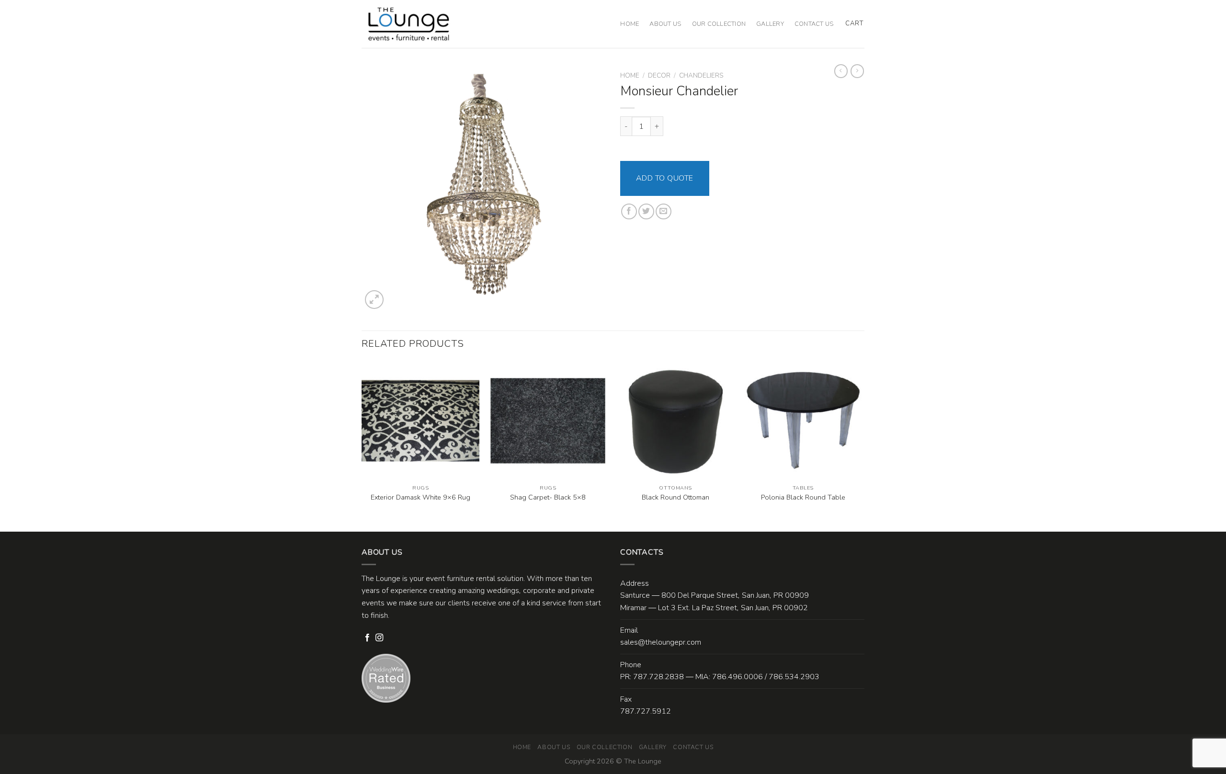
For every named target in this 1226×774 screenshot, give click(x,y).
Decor (659, 75)
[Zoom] (374, 299)
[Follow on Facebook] (367, 638)
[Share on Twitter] (646, 211)
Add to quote (664, 178)
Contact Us (814, 24)
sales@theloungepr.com (660, 642)
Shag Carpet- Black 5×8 (548, 497)
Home (629, 24)
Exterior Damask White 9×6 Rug (420, 497)
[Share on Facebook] (629, 211)
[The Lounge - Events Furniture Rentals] (409, 23)
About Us (665, 24)
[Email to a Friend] (663, 211)
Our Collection (719, 24)
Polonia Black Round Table (803, 497)
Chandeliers (701, 75)
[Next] (861, 446)
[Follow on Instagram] (379, 638)
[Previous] (362, 446)
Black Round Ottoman (675, 497)
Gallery (770, 24)
